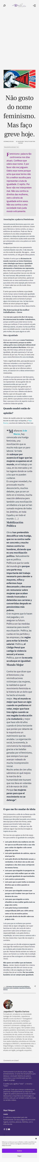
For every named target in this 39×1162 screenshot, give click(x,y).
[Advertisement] (19, 31)
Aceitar (19, 1151)
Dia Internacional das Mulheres (21, 986)
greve (11, 988)
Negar (19, 1156)
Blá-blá (20, 143)
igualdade (16, 988)
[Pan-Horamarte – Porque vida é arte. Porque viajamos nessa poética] (19, 5)
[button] (36, 1138)
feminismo (6, 988)
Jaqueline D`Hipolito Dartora (26, 141)
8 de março (9, 986)
